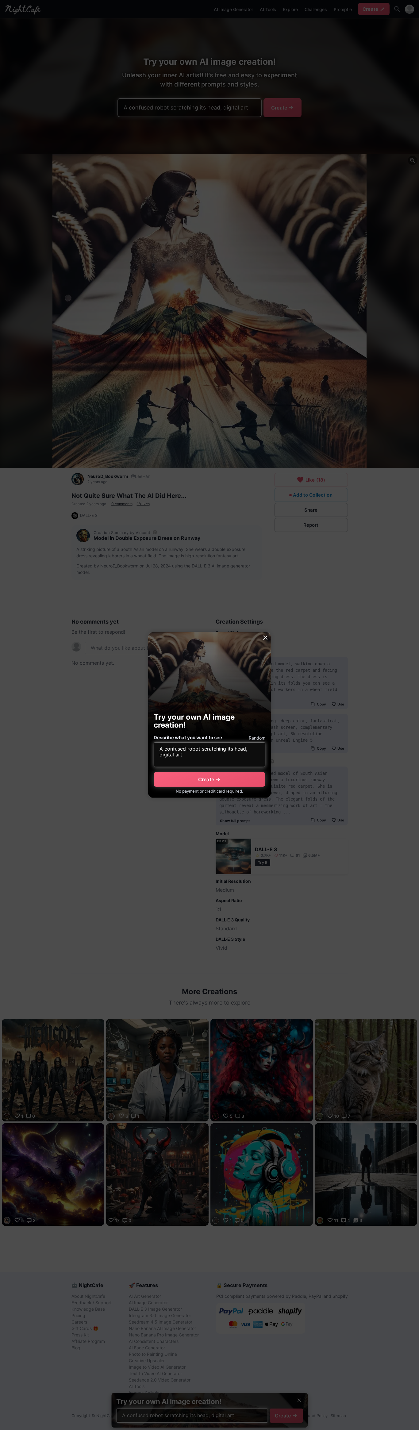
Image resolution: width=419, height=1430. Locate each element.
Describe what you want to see (188, 737)
